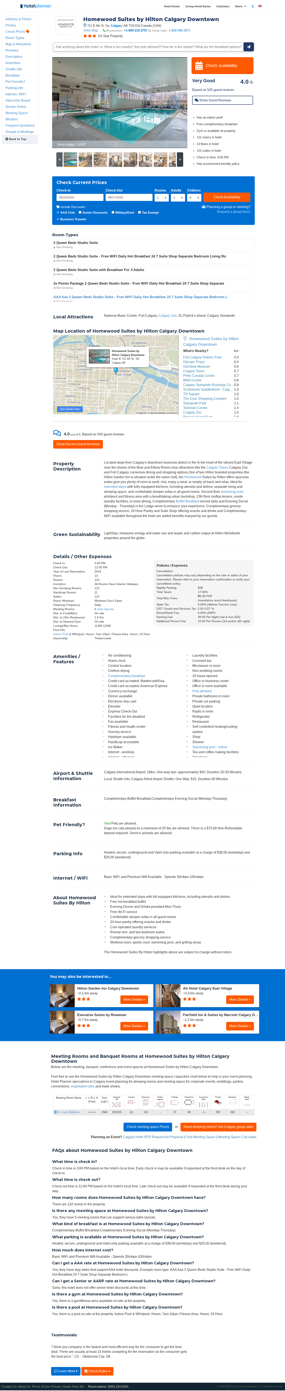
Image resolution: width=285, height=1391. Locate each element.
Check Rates (97, 1371)
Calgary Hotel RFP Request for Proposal (153, 1137)
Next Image (174, 102)
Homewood (192, 477)
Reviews (11, 50)
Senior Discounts (95, 212)
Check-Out (114, 190)
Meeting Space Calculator (237, 1137)
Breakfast (12, 75)
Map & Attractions (18, 44)
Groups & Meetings (19, 132)
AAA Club (67, 212)
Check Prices (15, 31)
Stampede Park (194, 403)
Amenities (12, 63)
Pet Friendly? (15, 81)
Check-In (64, 190)
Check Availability (227, 197)
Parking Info (14, 88)
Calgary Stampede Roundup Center (209, 385)
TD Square (191, 394)
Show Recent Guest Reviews (78, 444)
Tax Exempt (150, 212)
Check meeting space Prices (148, 1127)
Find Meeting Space (201, 1137)
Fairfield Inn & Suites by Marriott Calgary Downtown (221, 1015)
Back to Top (17, 139)
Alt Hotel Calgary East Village (207, 988)
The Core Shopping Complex (205, 398)
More (239, 6)
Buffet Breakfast (187, 501)
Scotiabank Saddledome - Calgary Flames (214, 389)
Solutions (223, 6)
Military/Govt (124, 212)
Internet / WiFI (15, 94)
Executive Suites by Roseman (101, 1015)
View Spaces (105, 609)
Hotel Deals (172, 6)
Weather (11, 119)
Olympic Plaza (194, 362)
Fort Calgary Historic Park (202, 357)
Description (13, 56)
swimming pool (232, 491)
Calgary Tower (194, 371)
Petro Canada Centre (199, 375)
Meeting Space (16, 113)
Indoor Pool (60, 634)
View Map (90, 30)
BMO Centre (192, 380)
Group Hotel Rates (198, 6)
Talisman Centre (195, 408)
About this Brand (17, 100)
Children (194, 190)
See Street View (70, 409)
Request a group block (233, 211)
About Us (24, 1386)
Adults (176, 190)
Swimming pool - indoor (209, 747)
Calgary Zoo (167, 315)
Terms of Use (41, 1386)
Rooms (160, 190)
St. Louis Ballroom (68, 1112)
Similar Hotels (15, 106)
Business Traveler (73, 219)
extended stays (115, 486)
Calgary (116, 25)
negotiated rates (83, 1086)
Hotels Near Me (73, 1386)
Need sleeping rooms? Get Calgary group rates (218, 1127)
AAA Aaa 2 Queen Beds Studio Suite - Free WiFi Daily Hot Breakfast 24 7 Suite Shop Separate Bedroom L (140, 297)
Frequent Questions (20, 125)
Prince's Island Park (198, 417)
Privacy (56, 1386)
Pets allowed (202, 691)
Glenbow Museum (196, 366)
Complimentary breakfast (126, 676)
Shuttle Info (13, 69)
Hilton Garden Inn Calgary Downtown (108, 988)
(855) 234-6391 (118, 1386)
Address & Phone (18, 19)
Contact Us (9, 1386)
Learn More (67, 1371)
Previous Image (65, 102)
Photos (10, 25)
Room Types (14, 38)
